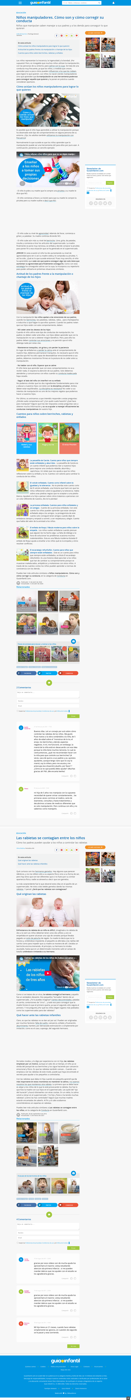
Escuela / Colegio (22, 667)
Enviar (73, 716)
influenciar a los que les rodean (62, 71)
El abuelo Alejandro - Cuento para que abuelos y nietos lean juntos (92, 46)
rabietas (19, 889)
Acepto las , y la (43, 711)
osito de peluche (33, 938)
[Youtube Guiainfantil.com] (109, 203)
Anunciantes (98, 1367)
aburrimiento (22, 1025)
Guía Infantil (66, 1388)
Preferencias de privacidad (33, 711)
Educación (21, 13)
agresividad (44, 233)
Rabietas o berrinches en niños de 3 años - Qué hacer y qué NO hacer (47, 1161)
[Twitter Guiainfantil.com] (105, 203)
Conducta (61, 576)
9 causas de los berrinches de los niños (32, 1176)
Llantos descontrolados (61, 999)
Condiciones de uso (48, 711)
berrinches (31, 320)
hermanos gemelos (43, 871)
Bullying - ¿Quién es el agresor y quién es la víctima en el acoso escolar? (108, 62)
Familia (31, 1199)
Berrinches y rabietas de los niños (26, 1140)
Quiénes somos (30, 1367)
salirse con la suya (57, 66)
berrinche (51, 240)
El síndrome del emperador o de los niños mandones (47, 608)
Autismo (45, 1199)
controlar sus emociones (39, 340)
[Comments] (77, 36)
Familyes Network (50, 1388)
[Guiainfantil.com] (40, 4)
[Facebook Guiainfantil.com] (91, 203)
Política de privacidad (58, 1367)
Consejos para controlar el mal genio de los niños (47, 1140)
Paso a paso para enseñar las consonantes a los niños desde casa (108, 47)
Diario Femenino (81, 1388)
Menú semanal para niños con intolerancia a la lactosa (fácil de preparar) (93, 63)
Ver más (73, 1346)
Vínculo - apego (23, 1157)
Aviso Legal (74, 1367)
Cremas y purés (66, 1134)
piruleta (60, 190)
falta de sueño (41, 1023)
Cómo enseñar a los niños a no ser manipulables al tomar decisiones (25, 630)
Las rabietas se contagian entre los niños (25, 608)
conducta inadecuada (67, 373)
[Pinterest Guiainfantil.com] (95, 203)
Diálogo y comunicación (49, 667)
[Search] (99, 3)
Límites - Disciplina (34, 667)
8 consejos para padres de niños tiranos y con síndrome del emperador (67, 606)
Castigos (42, 624)
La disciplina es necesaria (51, 388)
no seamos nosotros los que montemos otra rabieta (47, 1083)
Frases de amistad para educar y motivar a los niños (37, 644)
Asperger (38, 1199)
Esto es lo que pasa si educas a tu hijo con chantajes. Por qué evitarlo (48, 630)
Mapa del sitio (65, 1370)
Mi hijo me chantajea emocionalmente (69, 631)
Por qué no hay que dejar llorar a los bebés (25, 1163)
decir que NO (50, 200)
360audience (71, 1393)
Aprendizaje (22, 624)
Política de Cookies (62, 711)
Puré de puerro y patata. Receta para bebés (68, 1140)
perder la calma (45, 350)
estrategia (20, 266)
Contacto (87, 1367)
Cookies (43, 1367)
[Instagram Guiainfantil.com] (100, 203)
